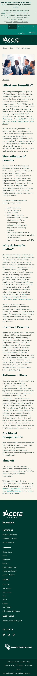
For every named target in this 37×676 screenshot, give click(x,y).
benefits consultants (11, 488)
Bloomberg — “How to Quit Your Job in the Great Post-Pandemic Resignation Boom (18, 121)
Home (4, 48)
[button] (33, 26)
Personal (12, 27)
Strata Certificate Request (12, 621)
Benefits (21, 33)
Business (21, 27)
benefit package (14, 491)
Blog (11, 48)
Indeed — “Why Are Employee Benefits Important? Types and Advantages (16, 296)
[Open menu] (32, 40)
